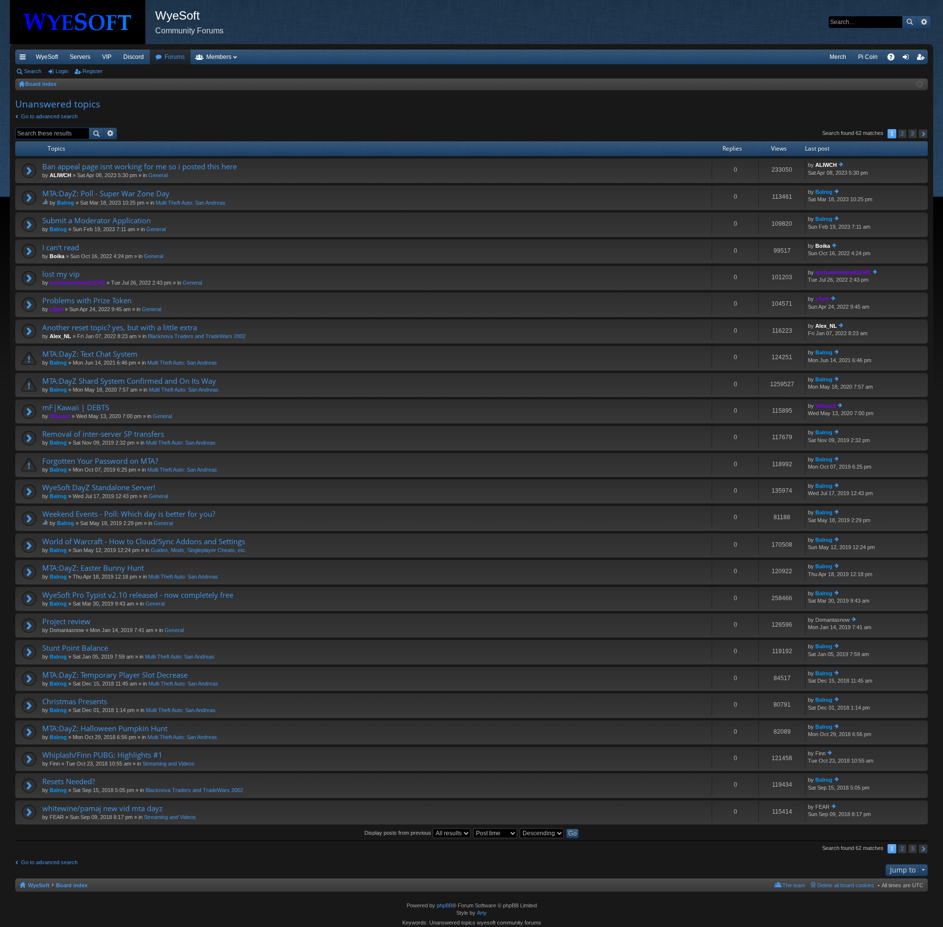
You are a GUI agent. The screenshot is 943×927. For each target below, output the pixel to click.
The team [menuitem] (793, 885)
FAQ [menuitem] (894, 58)
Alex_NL (60, 336)
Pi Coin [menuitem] (868, 56)
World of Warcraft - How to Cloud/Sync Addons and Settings (143, 541)
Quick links (24, 58)
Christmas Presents (74, 701)
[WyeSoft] (82, 22)
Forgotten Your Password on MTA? (100, 461)
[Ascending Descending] (542, 833)
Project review (66, 621)
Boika (57, 256)
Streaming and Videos (168, 764)
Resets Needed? (68, 781)
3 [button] (912, 133)
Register (93, 71)
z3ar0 (56, 309)
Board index (71, 885)
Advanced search (923, 22)
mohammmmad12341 (77, 283)
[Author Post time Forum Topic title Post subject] (495, 833)
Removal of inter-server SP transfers (103, 434)
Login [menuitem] (907, 58)
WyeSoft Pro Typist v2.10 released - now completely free (137, 595)
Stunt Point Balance (75, 648)
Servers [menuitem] (80, 56)
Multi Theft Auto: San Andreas (190, 203)
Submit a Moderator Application (96, 220)
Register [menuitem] (922, 58)
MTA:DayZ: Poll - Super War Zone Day (105, 193)
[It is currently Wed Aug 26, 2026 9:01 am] (919, 84)
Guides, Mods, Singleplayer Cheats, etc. (199, 550)
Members (218, 56)
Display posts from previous (398, 833)
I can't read (60, 247)
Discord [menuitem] (133, 56)
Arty (482, 913)
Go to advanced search (49, 116)
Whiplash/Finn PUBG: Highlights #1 (102, 755)
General (157, 175)
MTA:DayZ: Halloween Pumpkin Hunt (104, 728)
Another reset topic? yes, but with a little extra (119, 327)
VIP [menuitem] (106, 56)
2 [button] (902, 133)
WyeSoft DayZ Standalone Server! (98, 487)
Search (909, 22)
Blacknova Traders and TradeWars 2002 (197, 336)
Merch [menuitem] (838, 56)
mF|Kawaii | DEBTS (75, 407)
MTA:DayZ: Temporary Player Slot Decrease (115, 675)
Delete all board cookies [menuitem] (845, 885)
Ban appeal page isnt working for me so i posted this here (139, 166)
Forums (175, 56)
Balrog (65, 203)
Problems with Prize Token (87, 300)
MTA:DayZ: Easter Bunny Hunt (93, 568)
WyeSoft (47, 56)
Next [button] (923, 133)
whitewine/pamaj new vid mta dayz (102, 808)
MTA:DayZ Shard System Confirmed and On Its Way (129, 381)
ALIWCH (60, 175)
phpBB (444, 905)
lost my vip (61, 274)
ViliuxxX (60, 416)
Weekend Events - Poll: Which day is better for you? (128, 514)
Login (61, 71)
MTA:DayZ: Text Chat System (90, 354)
